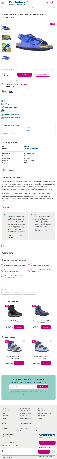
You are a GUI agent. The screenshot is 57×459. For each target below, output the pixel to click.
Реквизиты (4, 423)
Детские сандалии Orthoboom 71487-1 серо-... (15, 357)
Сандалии (27, 148)
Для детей (22, 11)
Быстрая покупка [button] (42, 74)
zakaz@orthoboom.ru (7, 438)
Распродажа (53, 7)
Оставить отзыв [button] (7, 245)
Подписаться (42, 386)
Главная (3, 11)
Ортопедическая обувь (33, 7)
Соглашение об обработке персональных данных (21, 394)
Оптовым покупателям (26, 413)
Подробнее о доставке (8, 133)
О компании (4, 408)
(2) (11, 69)
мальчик (26, 146)
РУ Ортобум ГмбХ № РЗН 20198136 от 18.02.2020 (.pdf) (15, 276)
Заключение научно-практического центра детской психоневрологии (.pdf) (42, 264)
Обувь (15, 11)
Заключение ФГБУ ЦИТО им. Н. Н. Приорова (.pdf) (40, 270)
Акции (40, 418)
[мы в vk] (6, 445)
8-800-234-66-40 (8, 435)
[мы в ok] (13, 445)
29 (7, 80)
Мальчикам (13, 7)
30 (12, 80)
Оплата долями (42, 420)
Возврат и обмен (24, 415)
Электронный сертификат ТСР (28, 430)
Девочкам (3, 7)
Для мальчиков (30, 11)
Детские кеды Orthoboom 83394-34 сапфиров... (42, 321)
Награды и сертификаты (26, 423)
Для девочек (41, 408)
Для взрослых (42, 415)
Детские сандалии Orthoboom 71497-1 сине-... (42, 357)
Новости (3, 413)
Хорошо (44, 451)
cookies (12, 452)
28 (3, 80)
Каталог (45, 7)
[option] (6, 28)
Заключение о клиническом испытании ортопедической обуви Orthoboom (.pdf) (15, 264)
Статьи (3, 420)
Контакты (4, 425)
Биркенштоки (34, 148)
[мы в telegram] (16, 445)
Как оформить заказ (25, 418)
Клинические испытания (26, 425)
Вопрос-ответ (5, 415)
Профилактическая (29, 292)
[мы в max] (2, 445)
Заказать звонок (47, 442)
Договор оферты (24, 428)
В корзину (24, 74)
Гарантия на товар (25, 410)
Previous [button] (6, 22)
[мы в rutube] (9, 445)
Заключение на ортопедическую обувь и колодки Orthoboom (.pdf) (15, 270)
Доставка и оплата (25, 408)
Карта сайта (4, 428)
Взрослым (21, 7)
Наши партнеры (5, 410)
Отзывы (3, 418)
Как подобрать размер (26, 420)
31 (16, 80)
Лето (25, 151)
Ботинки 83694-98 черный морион (15, 321)
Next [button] (6, 64)
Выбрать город (15, 125)
